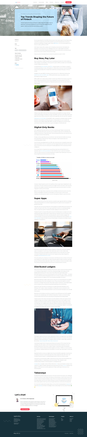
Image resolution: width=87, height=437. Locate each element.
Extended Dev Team (39, 427)
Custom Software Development (41, 419)
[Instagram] (19, 433)
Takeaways (17, 60)
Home (22, 13)
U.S (56, 363)
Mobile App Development (40, 421)
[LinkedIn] (15, 433)
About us (57, 2)
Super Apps (17, 57)
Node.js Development (52, 420)
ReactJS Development (52, 421)
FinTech (16, 50)
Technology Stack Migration (41, 426)
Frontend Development (40, 422)
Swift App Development (52, 426)
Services (35, 2)
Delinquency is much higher (40, 118)
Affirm (51, 66)
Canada (36, 363)
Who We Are (71, 418)
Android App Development (52, 422)
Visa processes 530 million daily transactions (48, 340)
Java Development (51, 419)
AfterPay (46, 66)
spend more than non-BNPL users (41, 74)
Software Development (22, 50)
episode (40, 385)
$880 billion (56, 43)
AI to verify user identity (45, 150)
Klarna (42, 66)
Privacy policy (66, 433)
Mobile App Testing (39, 423)
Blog (47, 2)
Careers (62, 2)
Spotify (68, 384)
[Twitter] (14, 433)
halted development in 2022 (44, 255)
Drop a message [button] (25, 409)
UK (40, 363)
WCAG (62, 420)
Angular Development (52, 418)
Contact (68, 2)
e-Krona (64, 365)
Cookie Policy (71, 433)
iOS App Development (52, 423)
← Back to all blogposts (19, 68)
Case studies (41, 2)
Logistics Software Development (41, 418)
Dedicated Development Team (41, 428)
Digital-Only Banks (18, 56)
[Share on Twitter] (16, 64)
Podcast (51, 2)
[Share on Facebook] (15, 64)
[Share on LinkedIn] (18, 64)
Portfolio (71, 419)
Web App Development (40, 420)
